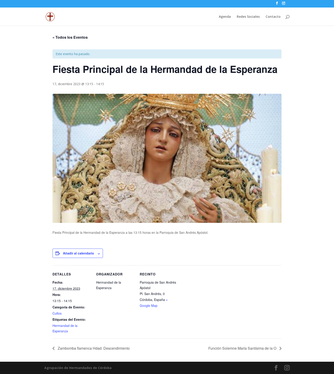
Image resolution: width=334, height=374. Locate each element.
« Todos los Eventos (70, 37)
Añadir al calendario (78, 253)
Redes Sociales (248, 17)
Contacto (273, 17)
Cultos (57, 313)
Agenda (225, 17)
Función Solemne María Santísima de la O (242, 348)
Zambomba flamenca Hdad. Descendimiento (93, 348)
